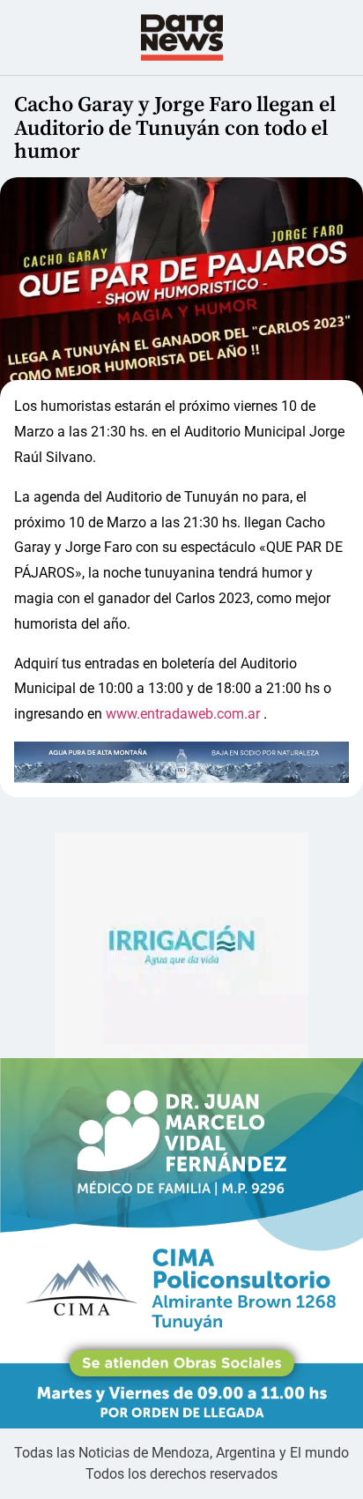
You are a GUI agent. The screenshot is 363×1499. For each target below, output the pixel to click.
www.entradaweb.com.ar (183, 713)
